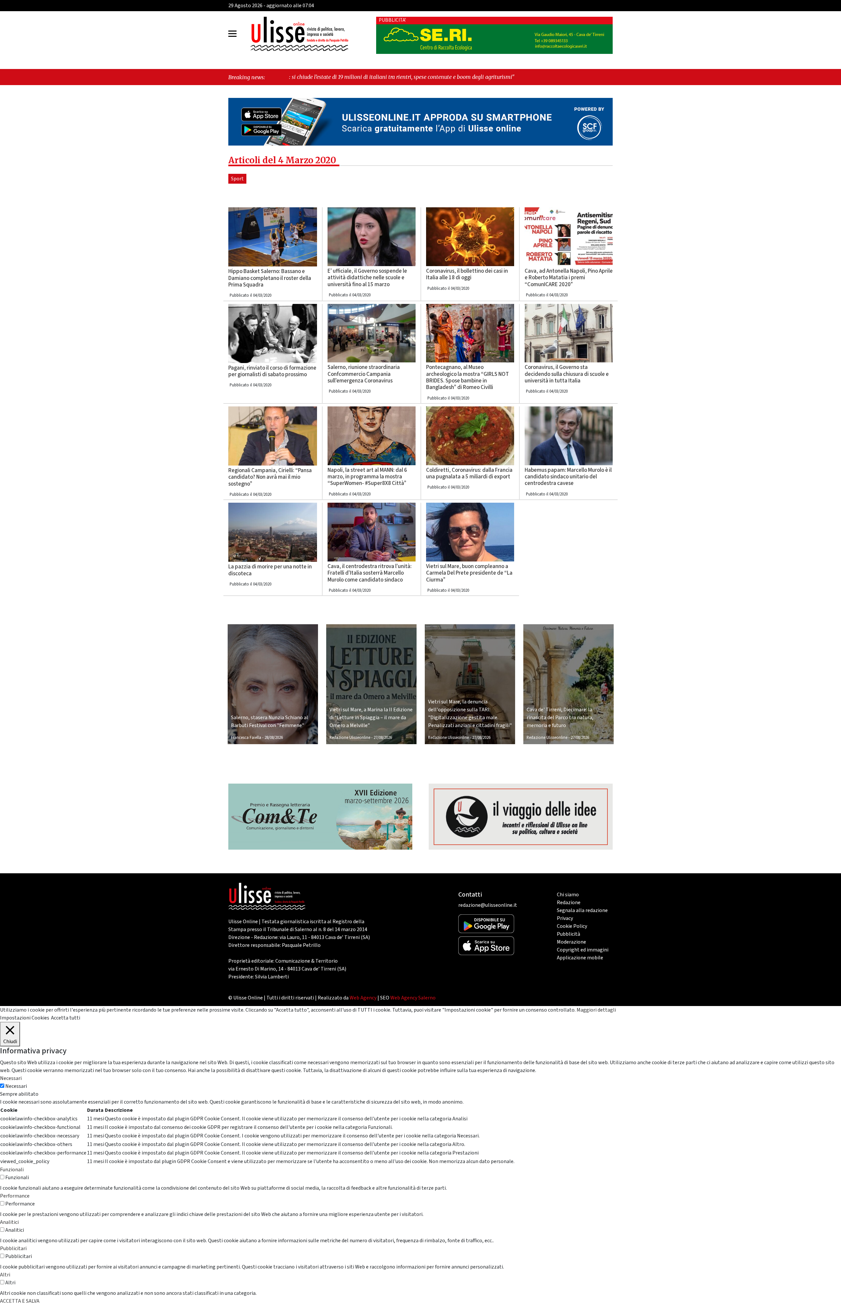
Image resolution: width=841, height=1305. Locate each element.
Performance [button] (15, 1196)
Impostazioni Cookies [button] (24, 1017)
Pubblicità (568, 934)
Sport (237, 178)
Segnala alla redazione (582, 910)
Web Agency (363, 997)
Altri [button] (5, 1274)
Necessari (16, 1086)
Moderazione (571, 942)
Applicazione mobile (580, 957)
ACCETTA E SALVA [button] (19, 1301)
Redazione (568, 902)
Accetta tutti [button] (65, 1017)
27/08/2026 (383, 738)
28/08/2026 (273, 738)
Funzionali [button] (12, 1169)
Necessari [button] (11, 1078)
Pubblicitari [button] (13, 1248)
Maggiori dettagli (596, 1010)
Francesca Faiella (246, 738)
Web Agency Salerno (413, 997)
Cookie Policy (572, 926)
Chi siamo (568, 894)
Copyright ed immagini (582, 949)
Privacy (565, 918)
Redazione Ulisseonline (350, 738)
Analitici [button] (9, 1222)
